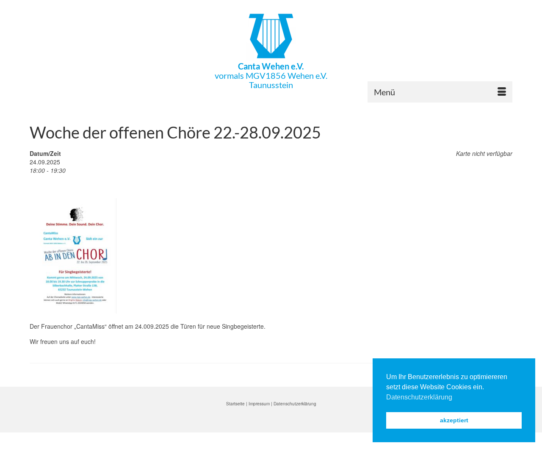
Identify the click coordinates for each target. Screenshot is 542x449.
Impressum (259, 404)
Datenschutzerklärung (295, 404)
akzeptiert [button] (454, 420)
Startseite (235, 404)
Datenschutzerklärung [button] (419, 397)
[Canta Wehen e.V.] (271, 36)
